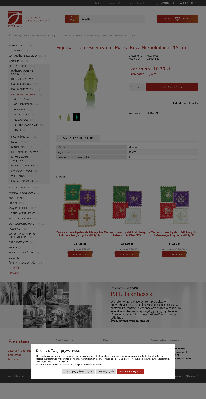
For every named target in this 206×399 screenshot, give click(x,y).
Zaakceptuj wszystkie (130, 371)
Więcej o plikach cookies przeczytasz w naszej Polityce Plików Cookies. (69, 364)
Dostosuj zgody (106, 371)
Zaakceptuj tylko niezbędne (79, 371)
